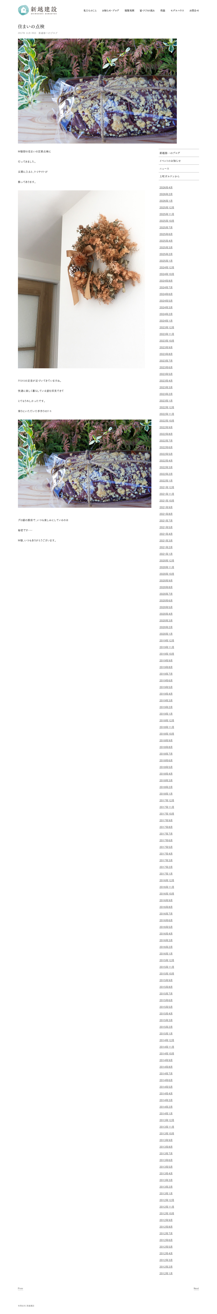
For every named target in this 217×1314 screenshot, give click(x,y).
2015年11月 (166, 967)
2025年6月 (166, 234)
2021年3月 (166, 540)
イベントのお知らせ (170, 161)
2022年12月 (166, 407)
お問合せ (194, 10)
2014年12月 (166, 1040)
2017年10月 (166, 813)
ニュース (164, 169)
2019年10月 (166, 654)
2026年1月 (166, 201)
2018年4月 (166, 773)
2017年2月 (166, 867)
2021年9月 (166, 507)
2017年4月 (166, 853)
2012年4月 (166, 1253)
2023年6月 (166, 367)
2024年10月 (166, 274)
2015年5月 (166, 1007)
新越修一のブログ (48, 33)
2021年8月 (166, 514)
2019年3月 (166, 700)
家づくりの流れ (147, 10)
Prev (20, 1288)
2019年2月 (166, 707)
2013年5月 (166, 1167)
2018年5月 (166, 767)
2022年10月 (166, 420)
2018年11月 (166, 727)
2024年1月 (166, 320)
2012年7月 (166, 1233)
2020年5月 (166, 607)
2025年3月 (166, 247)
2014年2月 (166, 1107)
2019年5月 (166, 687)
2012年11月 (166, 1207)
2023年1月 (166, 400)
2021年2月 (166, 547)
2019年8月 (166, 667)
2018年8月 (166, 747)
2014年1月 (166, 1113)
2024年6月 (166, 294)
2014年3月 (166, 1100)
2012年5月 (166, 1246)
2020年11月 (166, 567)
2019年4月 (166, 694)
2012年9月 (166, 1220)
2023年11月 (166, 334)
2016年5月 (166, 927)
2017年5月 (166, 847)
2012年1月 (166, 1273)
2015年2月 (166, 1027)
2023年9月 (166, 347)
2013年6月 (166, 1160)
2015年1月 (166, 1033)
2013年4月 (166, 1173)
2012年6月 (166, 1240)
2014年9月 (166, 1060)
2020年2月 (166, 627)
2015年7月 (166, 993)
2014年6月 (166, 1080)
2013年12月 (166, 1120)
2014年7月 (166, 1073)
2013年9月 (166, 1140)
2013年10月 (166, 1133)
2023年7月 (166, 360)
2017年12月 (166, 800)
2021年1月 (166, 554)
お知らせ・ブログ (110, 10)
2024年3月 (166, 307)
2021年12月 (166, 487)
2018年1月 (166, 793)
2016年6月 (166, 920)
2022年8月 (166, 434)
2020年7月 (166, 594)
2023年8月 (166, 354)
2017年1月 (166, 873)
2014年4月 (166, 1093)
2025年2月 (166, 254)
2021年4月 (166, 534)
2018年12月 (166, 720)
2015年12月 (166, 960)
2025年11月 (166, 214)
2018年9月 (166, 740)
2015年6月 (166, 1000)
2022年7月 (166, 440)
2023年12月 (166, 327)
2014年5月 (166, 1087)
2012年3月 (166, 1260)
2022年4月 (166, 460)
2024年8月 (166, 280)
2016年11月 (166, 887)
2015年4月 (166, 1013)
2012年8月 (166, 1226)
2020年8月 (166, 587)
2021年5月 (166, 527)
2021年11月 (166, 494)
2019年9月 (166, 660)
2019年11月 (166, 647)
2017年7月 (166, 833)
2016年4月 (166, 933)
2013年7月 (166, 1153)
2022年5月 (166, 454)
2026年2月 (166, 194)
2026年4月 (166, 187)
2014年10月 (166, 1053)
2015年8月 (166, 987)
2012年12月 (166, 1200)
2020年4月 (166, 614)
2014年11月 (166, 1047)
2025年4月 (166, 241)
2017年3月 (166, 860)
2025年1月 (166, 261)
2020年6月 (166, 600)
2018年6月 (166, 760)
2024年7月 (166, 287)
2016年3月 (166, 940)
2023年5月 (166, 374)
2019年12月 (166, 640)
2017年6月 (166, 840)
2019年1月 (166, 714)
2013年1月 (166, 1193)
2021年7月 (166, 520)
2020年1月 (166, 634)
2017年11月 (166, 807)
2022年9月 (166, 427)
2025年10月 (166, 221)
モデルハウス (177, 10)
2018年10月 (166, 734)
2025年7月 (166, 227)
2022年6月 (166, 447)
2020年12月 (166, 560)
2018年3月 (166, 780)
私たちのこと (90, 10)
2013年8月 (166, 1147)
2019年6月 (166, 680)
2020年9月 (166, 580)
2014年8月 (166, 1067)
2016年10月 (166, 893)
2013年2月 (166, 1187)
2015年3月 (166, 1020)
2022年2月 (166, 474)
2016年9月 (166, 900)
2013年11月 (166, 1127)
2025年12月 (166, 207)
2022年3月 (166, 467)
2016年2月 (166, 947)
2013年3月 (166, 1180)
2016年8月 (166, 907)
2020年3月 (166, 620)
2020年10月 (166, 574)
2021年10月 (166, 500)
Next (196, 1288)
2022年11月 (166, 414)
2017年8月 (166, 827)
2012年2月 (166, 1266)
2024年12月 (166, 267)
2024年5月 (166, 300)
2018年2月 (166, 787)
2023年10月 (166, 340)
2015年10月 (166, 973)
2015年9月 (166, 980)
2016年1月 (166, 953)
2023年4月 (166, 380)
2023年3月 (166, 387)
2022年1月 (166, 480)
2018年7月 (166, 753)
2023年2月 (166, 394)
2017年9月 (166, 820)
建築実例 (129, 10)
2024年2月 (166, 314)
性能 (162, 10)
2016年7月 (166, 913)
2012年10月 (166, 1213)
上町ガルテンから (169, 176)
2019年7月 (166, 674)
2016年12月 (166, 880)
